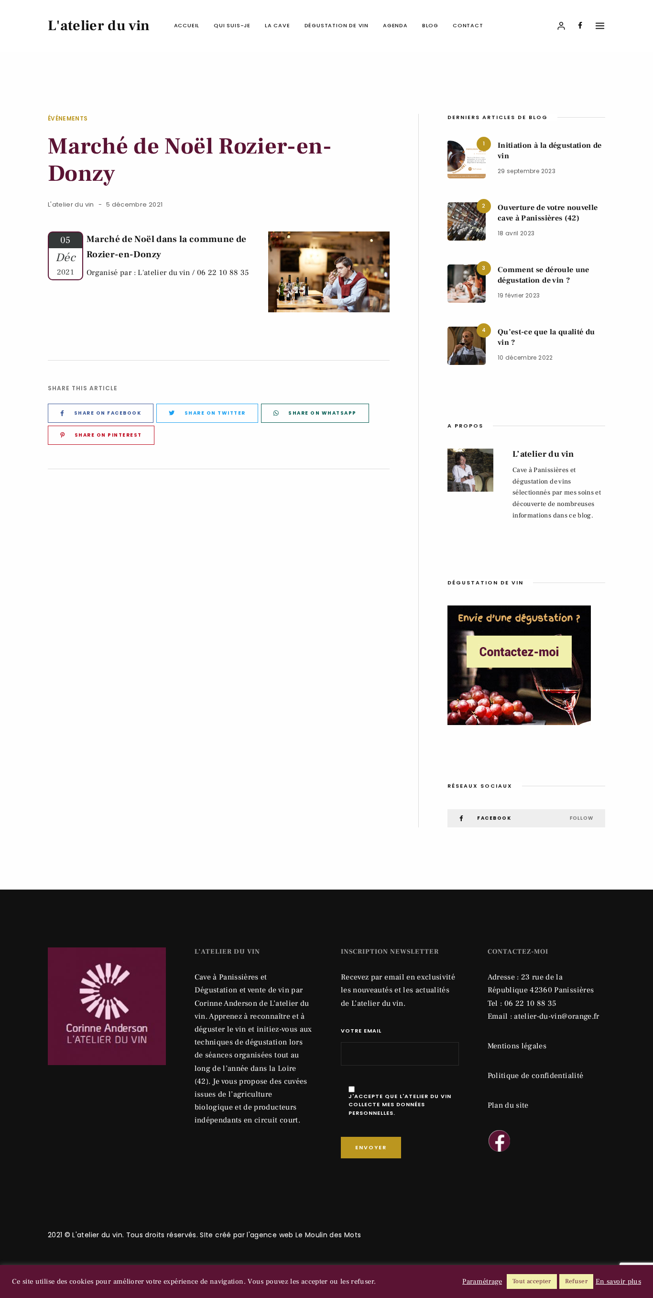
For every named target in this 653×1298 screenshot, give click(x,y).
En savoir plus (618, 1281)
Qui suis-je (232, 25)
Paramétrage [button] (482, 1281)
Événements (68, 118)
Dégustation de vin (337, 25)
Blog (430, 25)
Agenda (395, 25)
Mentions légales (517, 1046)
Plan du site (508, 1105)
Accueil (187, 25)
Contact (468, 25)
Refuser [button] (576, 1281)
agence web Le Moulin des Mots (305, 1235)
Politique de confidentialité (536, 1075)
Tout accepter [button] (531, 1281)
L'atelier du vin (71, 204)
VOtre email (361, 1030)
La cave (277, 25)
